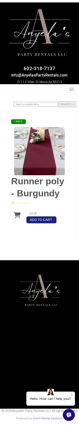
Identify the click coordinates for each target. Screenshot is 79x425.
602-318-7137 (39, 68)
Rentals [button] (38, 339)
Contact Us (39, 348)
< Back (18, 121)
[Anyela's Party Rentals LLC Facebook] (5, 90)
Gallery (39, 357)
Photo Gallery (40, 352)
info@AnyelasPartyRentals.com (39, 75)
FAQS (39, 344)
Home (39, 335)
